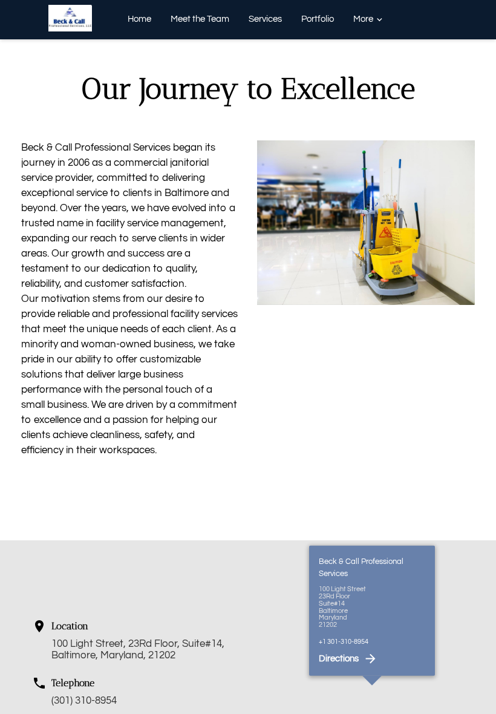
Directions (339, 658)
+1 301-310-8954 (343, 641)
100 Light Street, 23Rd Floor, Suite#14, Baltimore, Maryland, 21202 (137, 649)
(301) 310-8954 (84, 700)
